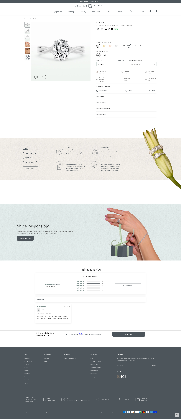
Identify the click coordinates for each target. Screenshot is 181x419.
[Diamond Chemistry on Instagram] (118, 372)
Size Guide (121, 60)
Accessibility (94, 380)
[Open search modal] (131, 11)
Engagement (28, 361)
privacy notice (68, 412)
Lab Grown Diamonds (70, 358)
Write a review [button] (128, 285)
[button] (80, 283)
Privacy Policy (94, 370)
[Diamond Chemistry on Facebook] (121, 372)
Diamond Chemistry (38, 412)
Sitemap (92, 377)
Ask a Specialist (103, 90)
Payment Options (95, 364)
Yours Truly (28, 380)
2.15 (98, 55)
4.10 (105, 55)
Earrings (27, 370)
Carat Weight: (102, 51)
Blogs (46, 361)
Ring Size (110, 60)
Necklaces (27, 374)
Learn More (30, 169)
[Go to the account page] (142, 11)
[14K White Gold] (98, 46)
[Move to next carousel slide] (94, 195)
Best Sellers (28, 358)
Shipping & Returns (95, 361)
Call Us (130, 90)
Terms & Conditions (95, 367)
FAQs (91, 358)
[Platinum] (116, 46)
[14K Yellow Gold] (104, 46)
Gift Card (27, 383)
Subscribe (153, 365)
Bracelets (27, 377)
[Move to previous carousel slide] (86, 195)
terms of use (60, 412)
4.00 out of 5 (57, 284)
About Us (46, 358)
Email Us (154, 90)
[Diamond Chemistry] (90, 6)
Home (26, 19)
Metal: (103, 42)
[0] (149, 11)
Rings (26, 367)
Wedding (27, 364)
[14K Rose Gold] (110, 46)
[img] (41, 307)
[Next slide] (88, 51)
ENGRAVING (135, 60)
